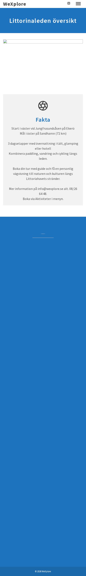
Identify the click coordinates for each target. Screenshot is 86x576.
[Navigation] (78, 4)
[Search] (60, 4)
